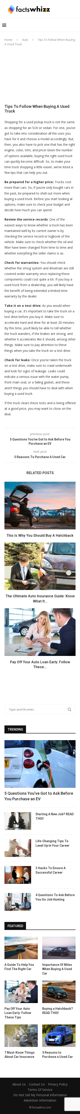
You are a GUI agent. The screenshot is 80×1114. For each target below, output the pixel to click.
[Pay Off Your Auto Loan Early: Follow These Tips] (40, 632)
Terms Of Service (40, 1089)
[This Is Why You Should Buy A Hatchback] (40, 505)
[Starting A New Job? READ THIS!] (17, 821)
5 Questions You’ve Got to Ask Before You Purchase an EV (38, 796)
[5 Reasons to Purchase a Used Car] (59, 1035)
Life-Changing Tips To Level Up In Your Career (53, 843)
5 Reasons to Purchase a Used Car (57, 1055)
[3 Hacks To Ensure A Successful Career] (17, 875)
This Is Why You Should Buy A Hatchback (40, 535)
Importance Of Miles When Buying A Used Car (57, 969)
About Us (19, 1084)
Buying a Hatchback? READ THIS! (57, 1011)
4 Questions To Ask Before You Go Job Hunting (55, 897)
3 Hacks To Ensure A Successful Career (51, 870)
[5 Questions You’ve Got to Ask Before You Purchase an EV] (40, 764)
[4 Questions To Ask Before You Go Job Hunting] (17, 902)
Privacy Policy (58, 1084)
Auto (25, 40)
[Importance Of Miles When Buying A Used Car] (59, 948)
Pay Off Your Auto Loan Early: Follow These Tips (17, 1013)
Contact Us (37, 1084)
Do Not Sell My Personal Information (40, 1095)
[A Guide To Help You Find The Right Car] (21, 948)
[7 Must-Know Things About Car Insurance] (21, 1035)
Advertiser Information (40, 1100)
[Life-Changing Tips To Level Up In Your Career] (17, 848)
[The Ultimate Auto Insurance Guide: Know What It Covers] (40, 566)
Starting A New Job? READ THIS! (55, 816)
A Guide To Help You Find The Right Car (19, 967)
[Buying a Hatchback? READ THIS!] (59, 992)
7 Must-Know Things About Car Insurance (19, 1055)
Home (8, 40)
